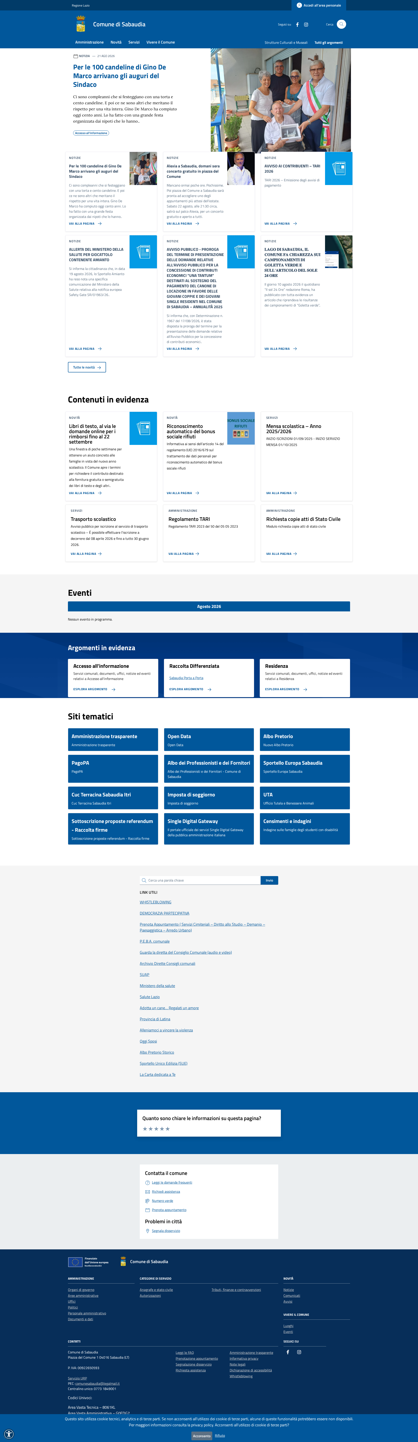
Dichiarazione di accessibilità (251, 1370)
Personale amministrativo (87, 1313)
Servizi (134, 42)
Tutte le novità (84, 367)
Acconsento (202, 1436)
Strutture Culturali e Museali (286, 42)
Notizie (288, 1289)
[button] (9, 1434)
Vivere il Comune (161, 42)
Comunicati (291, 1295)
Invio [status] (269, 880)
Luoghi (288, 1325)
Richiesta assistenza (191, 1370)
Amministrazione (89, 42)
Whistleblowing (241, 1376)
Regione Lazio (80, 5)
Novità (116, 42)
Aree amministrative (83, 1295)
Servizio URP (77, 1378)
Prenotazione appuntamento (197, 1358)
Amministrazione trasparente (251, 1352)
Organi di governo (81, 1289)
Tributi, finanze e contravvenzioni (236, 1289)
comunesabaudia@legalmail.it (97, 1383)
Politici (73, 1307)
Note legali (238, 1364)
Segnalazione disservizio (194, 1364)
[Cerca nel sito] (341, 24)
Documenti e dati (80, 1319)
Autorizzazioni (150, 1295)
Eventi (288, 1331)
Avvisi (287, 1301)
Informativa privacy (244, 1358)
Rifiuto (220, 1435)
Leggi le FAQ (185, 1352)
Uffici (72, 1301)
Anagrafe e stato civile (156, 1289)
